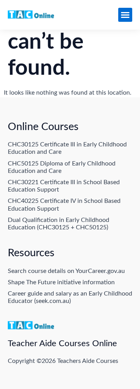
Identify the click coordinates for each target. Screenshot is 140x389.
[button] (125, 15)
